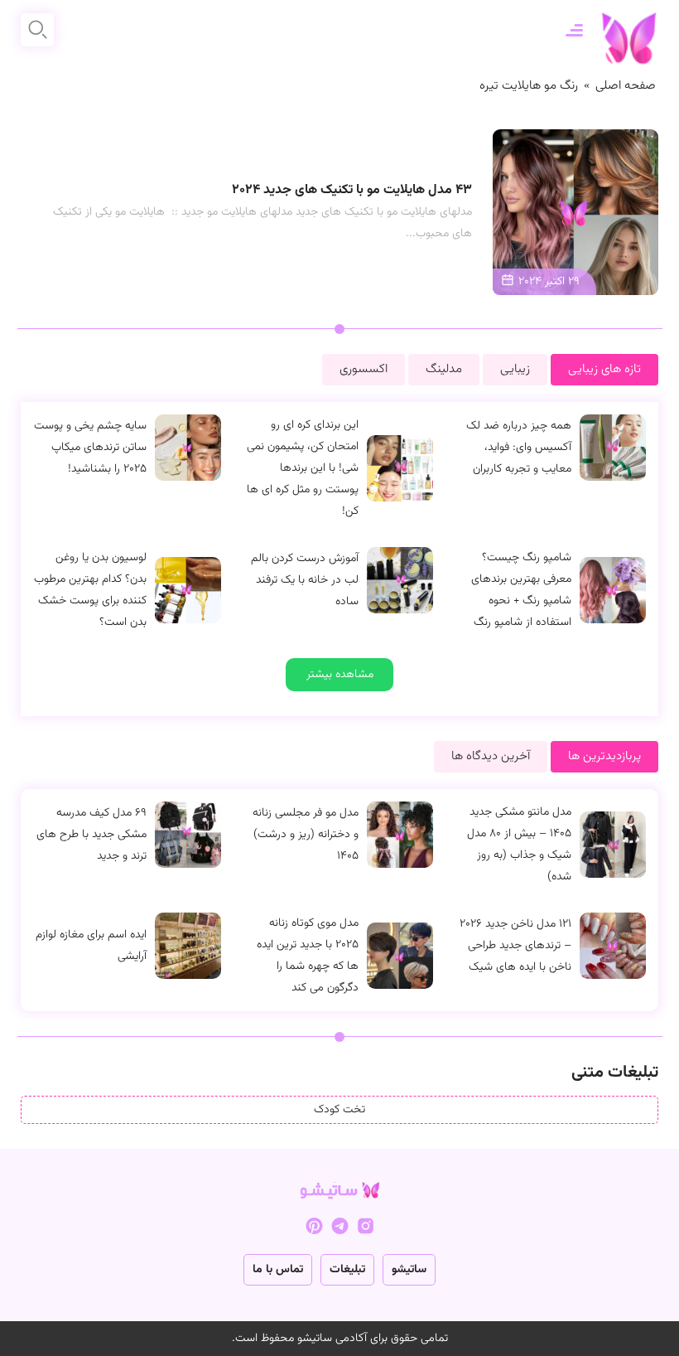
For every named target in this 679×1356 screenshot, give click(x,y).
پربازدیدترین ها (604, 756)
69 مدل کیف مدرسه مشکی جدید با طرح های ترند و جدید (91, 834)
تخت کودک (339, 1110)
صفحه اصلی (625, 85)
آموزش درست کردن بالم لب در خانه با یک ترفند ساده (305, 580)
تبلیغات (347, 1270)
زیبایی (515, 369)
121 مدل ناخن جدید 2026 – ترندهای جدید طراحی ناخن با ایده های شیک (515, 945)
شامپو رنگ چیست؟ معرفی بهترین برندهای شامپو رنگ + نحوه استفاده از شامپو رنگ (521, 590)
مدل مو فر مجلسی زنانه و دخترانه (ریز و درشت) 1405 (306, 834)
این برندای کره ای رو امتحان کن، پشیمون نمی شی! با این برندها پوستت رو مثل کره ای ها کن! (303, 468)
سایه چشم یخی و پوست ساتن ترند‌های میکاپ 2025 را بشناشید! (90, 447)
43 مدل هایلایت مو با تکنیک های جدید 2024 (352, 190)
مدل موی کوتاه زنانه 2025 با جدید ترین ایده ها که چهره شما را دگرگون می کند (308, 955)
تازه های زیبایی (604, 369)
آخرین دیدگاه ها (490, 756)
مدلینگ (444, 369)
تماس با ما (278, 1270)
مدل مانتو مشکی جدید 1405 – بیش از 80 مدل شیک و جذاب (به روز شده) (519, 844)
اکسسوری (364, 369)
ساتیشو (409, 1270)
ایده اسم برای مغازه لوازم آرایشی (91, 946)
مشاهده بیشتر (339, 675)
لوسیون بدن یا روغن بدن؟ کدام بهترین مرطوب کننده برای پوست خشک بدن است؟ (90, 590)
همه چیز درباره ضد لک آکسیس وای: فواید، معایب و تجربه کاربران (518, 447)
